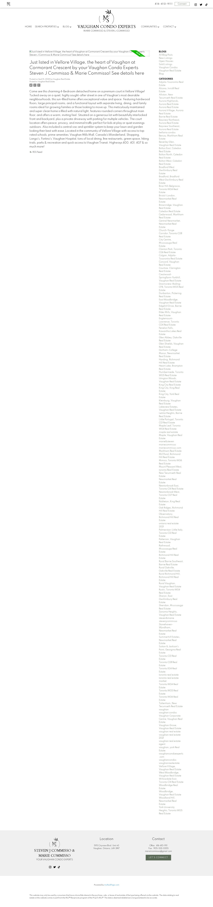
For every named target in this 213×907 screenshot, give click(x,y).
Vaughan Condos (168, 67)
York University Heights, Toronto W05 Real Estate (170, 810)
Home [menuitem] (28, 27)
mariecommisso (167, 445)
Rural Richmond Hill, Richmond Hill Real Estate (169, 577)
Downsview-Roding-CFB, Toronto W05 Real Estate (171, 287)
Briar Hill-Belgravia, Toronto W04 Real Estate (169, 189)
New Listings (165, 58)
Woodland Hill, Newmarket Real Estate (168, 801)
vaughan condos (168, 713)
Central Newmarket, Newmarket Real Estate (170, 224)
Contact (168, 27)
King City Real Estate (170, 385)
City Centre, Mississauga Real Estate (168, 243)
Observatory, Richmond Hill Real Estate (169, 517)
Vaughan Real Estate (46, 82)
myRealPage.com (111, 885)
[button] (196, 4)
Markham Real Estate (170, 451)
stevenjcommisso (168, 621)
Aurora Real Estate (169, 107)
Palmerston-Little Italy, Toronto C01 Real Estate (171, 533)
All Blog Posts (166, 55)
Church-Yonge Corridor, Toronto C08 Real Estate (170, 233)
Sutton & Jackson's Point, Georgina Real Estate (170, 649)
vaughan (164, 710)
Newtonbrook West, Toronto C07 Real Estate (169, 495)
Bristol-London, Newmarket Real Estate (168, 199)
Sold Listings (165, 64)
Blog (66, 27)
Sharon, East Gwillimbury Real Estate (168, 599)
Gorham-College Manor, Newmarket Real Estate (169, 353)
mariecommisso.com (170, 448)
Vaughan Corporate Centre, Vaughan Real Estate (171, 719)
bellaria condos (167, 132)
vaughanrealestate (169, 763)
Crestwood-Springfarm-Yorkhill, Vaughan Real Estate (170, 277)
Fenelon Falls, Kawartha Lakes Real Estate (170, 331)
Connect (182, 4)
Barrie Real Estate (168, 117)
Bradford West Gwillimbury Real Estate (168, 170)
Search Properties (46, 27)
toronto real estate (169, 675)
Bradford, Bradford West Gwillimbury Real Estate (171, 180)
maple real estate (168, 432)
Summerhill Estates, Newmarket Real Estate (169, 640)
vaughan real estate (170, 732)
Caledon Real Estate (169, 211)
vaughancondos (167, 760)
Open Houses (166, 61)
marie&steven (166, 441)
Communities (149, 27)
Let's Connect (158, 857)
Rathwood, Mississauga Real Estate (168, 549)
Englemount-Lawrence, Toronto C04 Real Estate (169, 321)
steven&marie (166, 618)
